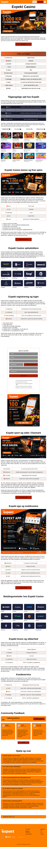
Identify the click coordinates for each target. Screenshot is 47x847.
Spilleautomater (39, 129)
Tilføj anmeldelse (38, 718)
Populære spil (5, 129)
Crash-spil (28, 129)
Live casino (16, 129)
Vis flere (23, 742)
